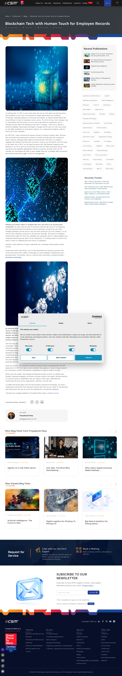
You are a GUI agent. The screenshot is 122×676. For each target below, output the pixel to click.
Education (102, 114)
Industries (29, 630)
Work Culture (109, 168)
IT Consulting (107, 141)
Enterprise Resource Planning (91, 123)
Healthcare (97, 132)
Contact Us (104, 634)
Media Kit (104, 660)
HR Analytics (107, 132)
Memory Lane (110, 146)
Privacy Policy (105, 645)
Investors (77, 3)
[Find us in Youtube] (111, 621)
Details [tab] (61, 323)
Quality (78, 654)
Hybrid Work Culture (88, 136)
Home (7, 16)
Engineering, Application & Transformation (59, 645)
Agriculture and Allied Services (91, 96)
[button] (115, 432)
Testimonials (80, 642)
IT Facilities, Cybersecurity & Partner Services (60, 648)
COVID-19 (96, 105)
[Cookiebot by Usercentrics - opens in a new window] (93, 316)
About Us (79, 630)
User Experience (87, 168)
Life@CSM (99, 146)
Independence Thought (105, 136)
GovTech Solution (101, 127)
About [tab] (89, 323)
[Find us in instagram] (114, 621)
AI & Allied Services (52, 634)
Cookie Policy (105, 648)
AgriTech (107, 96)
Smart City (86, 159)
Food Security (108, 123)
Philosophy (79, 651)
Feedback (104, 636)
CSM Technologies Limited (42, 672)
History (78, 645)
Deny (33, 358)
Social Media (109, 159)
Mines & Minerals (87, 150)
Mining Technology (102, 150)
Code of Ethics (80, 657)
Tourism (109, 164)
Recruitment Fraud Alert (108, 642)
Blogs (25, 16)
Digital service (99, 109)
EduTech (111, 114)
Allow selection (61, 358)
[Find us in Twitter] (107, 621)
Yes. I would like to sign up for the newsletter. (73, 600)
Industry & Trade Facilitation (34, 645)
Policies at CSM (81, 663)
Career (87, 3)
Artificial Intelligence (107, 100)
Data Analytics (87, 109)
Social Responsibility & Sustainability (87, 660)
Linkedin (91, 604)
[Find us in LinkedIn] (99, 621)
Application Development (90, 100)
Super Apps (99, 164)
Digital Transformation (89, 114)
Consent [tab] (32, 323)
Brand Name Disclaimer (108, 657)
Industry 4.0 (86, 141)
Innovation (97, 141)
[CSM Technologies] (14, 3)
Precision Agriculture (101, 155)
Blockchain (86, 105)
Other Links (105, 630)
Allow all (88, 358)
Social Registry (87, 164)
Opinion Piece (87, 155)
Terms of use (105, 651)
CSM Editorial (106, 105)
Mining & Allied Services (33, 648)
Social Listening (97, 159)
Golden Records (87, 127)
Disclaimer (104, 654)
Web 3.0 (99, 168)
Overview (79, 634)
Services (49, 630)
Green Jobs (86, 132)
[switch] (50, 349)
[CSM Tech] (11, 621)
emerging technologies (37, 118)
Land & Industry (87, 146)
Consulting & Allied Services (54, 636)
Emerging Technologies (89, 118)
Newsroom (79, 639)
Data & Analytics (51, 639)
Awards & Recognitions (83, 648)
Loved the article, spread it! (16, 402)
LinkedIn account (53, 393)
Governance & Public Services (35, 639)
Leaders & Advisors (82, 636)
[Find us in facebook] (103, 621)
